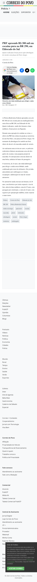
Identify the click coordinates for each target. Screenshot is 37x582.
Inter (4, 392)
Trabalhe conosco (9, 454)
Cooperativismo (8, 421)
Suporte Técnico (8, 541)
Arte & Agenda (7, 395)
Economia (6, 342)
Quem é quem (7, 451)
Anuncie (5, 489)
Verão (4, 375)
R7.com (5, 568)
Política (5, 339)
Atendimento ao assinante (12, 472)
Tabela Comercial (8, 498)
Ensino (4, 368)
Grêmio (5, 388)
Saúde (4, 371)
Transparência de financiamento (14, 448)
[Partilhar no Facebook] (22, 70)
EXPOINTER (26, 12)
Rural (4, 362)
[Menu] (4, 3)
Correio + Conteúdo (9, 418)
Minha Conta (7, 538)
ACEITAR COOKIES (15, 568)
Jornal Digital (7, 516)
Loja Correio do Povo (10, 519)
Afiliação (5, 442)
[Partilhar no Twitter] (27, 70)
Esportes (5, 378)
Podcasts (5, 329)
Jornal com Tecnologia (10, 424)
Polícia (4, 8)
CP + (4, 525)
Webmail (5, 535)
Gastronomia (7, 401)
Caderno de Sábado (9, 404)
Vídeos (4, 333)
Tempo (4, 365)
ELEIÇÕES (15, 12)
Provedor (5, 531)
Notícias (5, 336)
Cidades (5, 345)
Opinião (5, 312)
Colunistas (6, 316)
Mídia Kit (5, 495)
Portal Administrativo (10, 528)
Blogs (4, 319)
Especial (5, 407)
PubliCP (5, 309)
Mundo (5, 359)
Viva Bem (5, 427)
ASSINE (6, 12)
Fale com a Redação (9, 475)
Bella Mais (6, 398)
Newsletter (6, 306)
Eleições (5, 303)
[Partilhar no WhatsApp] (32, 70)
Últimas (5, 300)
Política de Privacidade (10, 457)
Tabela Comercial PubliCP (11, 501)
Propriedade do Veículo (11, 445)
